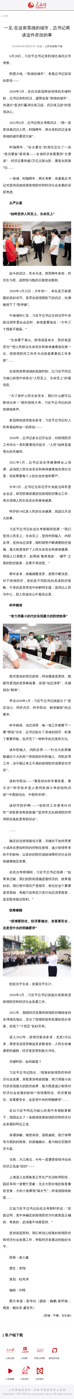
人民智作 (39, 1379)
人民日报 (10, 1358)
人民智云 (24, 1379)
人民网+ (24, 1358)
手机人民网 (39, 1358)
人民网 (4, 16)
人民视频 (10, 1379)
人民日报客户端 (53, 46)
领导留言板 (54, 1358)
